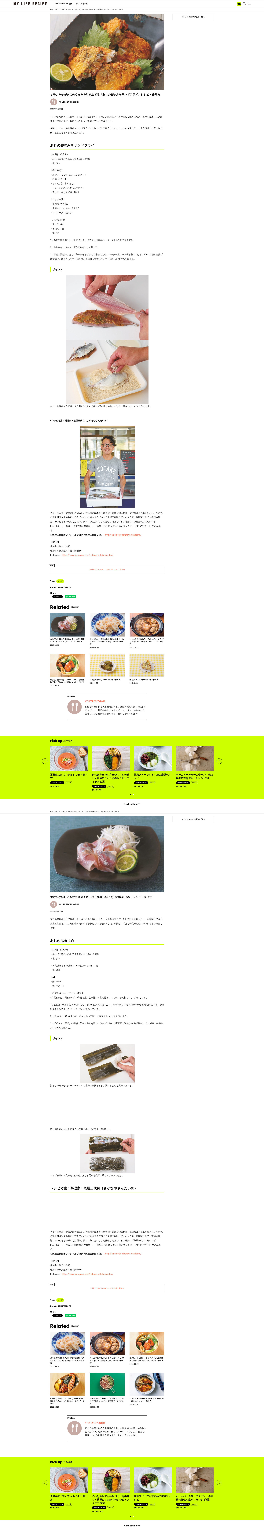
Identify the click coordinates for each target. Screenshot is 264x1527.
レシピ (60, 581)
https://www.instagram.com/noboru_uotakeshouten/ (87, 555)
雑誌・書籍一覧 (82, 4)
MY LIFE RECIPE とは (63, 4)
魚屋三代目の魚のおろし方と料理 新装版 (107, 1322)
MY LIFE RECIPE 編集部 (95, 701)
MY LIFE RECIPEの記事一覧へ (193, 17)
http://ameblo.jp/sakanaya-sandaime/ (123, 535)
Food (69, 783)
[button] (44, 761)
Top (51, 9)
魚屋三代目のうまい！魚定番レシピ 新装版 (107, 569)
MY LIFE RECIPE (60, 9)
